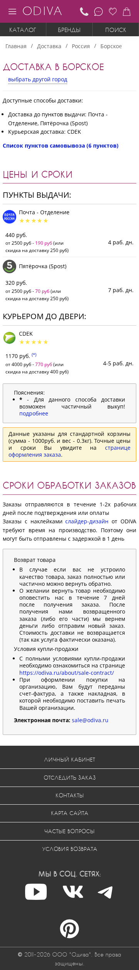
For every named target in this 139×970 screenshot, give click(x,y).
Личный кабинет (69, 759)
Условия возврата (69, 849)
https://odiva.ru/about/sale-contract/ (66, 672)
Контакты (70, 795)
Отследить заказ (70, 777)
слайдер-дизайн (86, 521)
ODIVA (42, 10)
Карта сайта (69, 813)
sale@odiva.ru (90, 720)
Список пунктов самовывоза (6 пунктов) (61, 145)
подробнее (33, 413)
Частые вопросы (69, 831)
